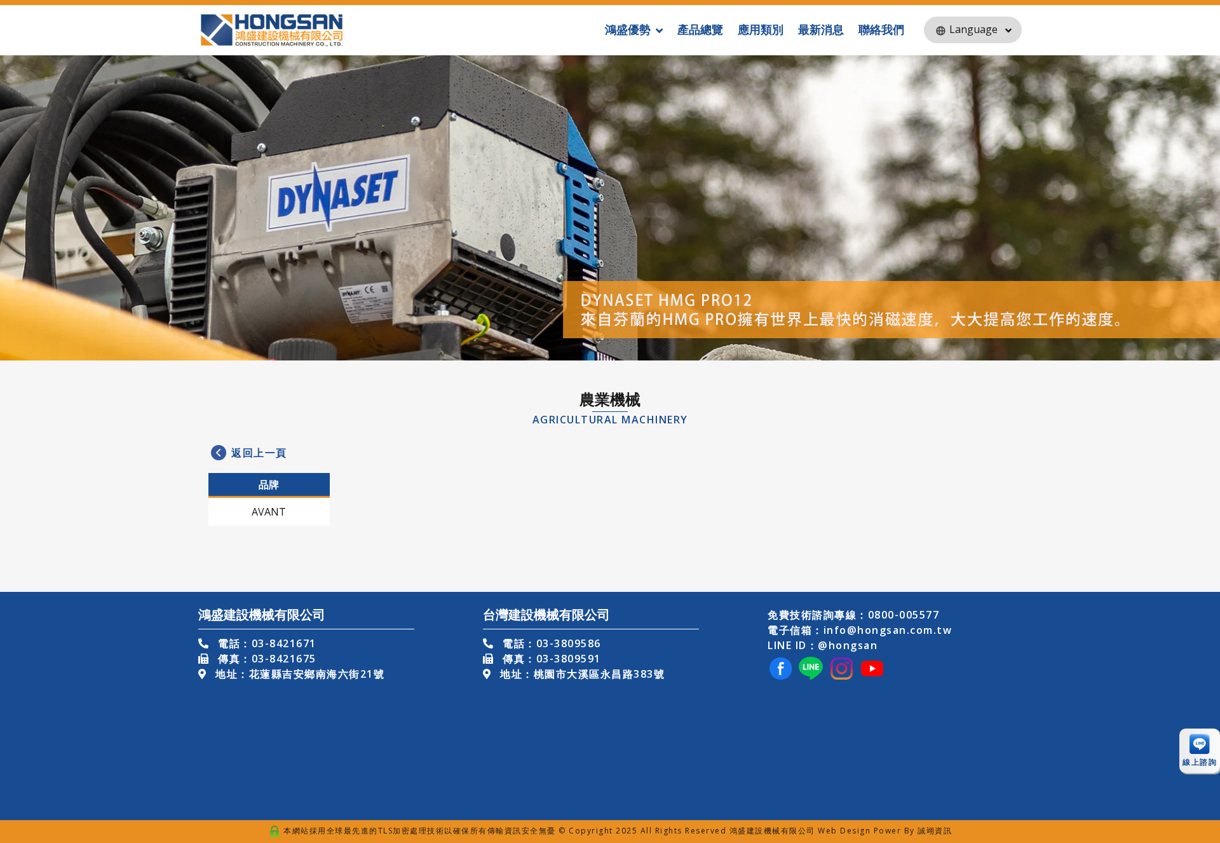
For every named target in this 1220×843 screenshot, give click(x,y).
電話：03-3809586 (550, 643)
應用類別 (760, 29)
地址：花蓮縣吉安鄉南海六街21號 (298, 674)
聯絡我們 (881, 29)
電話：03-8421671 (265, 643)
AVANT (269, 512)
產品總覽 (700, 29)
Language (973, 29)
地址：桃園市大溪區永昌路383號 (581, 674)
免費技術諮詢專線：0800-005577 (853, 615)
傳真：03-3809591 (550, 659)
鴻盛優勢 (628, 29)
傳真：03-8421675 (265, 659)
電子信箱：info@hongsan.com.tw (860, 630)
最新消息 (821, 29)
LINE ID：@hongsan (823, 645)
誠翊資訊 (935, 830)
